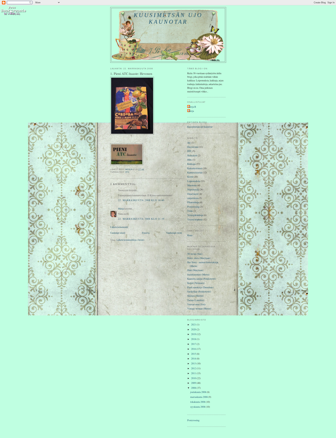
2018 (194, 339)
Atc (127, 172)
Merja (121, 208)
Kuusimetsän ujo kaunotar (168, 18)
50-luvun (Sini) (194, 253)
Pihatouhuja (193, 202)
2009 (194, 383)
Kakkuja (191, 164)
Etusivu (145, 232)
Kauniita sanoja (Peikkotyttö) (201, 278)
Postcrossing (193, 206)
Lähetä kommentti (119, 227)
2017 (194, 344)
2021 (194, 324)
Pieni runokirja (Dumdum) (200, 287)
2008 (194, 387)
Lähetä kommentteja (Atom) (130, 239)
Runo (189, 235)
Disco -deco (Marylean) (198, 258)
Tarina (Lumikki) (195, 300)
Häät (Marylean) (195, 270)
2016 (194, 349)
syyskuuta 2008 (198, 406)
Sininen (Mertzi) (195, 295)
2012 (194, 368)
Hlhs (189, 159)
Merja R (192, 106)
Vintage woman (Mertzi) (199, 308)
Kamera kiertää (194, 172)
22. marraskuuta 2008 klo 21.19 (141, 218)
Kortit (190, 176)
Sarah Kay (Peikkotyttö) (199, 291)
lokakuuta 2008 (198, 401)
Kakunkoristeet (194, 168)
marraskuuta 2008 (199, 397)
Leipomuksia (193, 181)
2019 (194, 334)
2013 (194, 363)
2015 (194, 353)
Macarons (192, 185)
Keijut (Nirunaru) (196, 283)
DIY (189, 151)
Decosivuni (192, 147)
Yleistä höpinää (194, 219)
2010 (194, 378)
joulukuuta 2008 (198, 392)
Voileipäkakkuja (195, 215)
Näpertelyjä (193, 189)
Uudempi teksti (117, 232)
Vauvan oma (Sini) (196, 304)
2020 (194, 329)
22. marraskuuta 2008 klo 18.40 (141, 200)
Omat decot (192, 194)
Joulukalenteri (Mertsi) (198, 274)
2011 (194, 373)
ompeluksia (192, 198)
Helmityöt (192, 155)
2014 (194, 358)
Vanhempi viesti (174, 232)
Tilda (189, 211)
